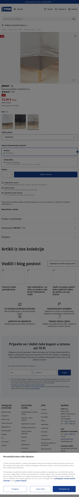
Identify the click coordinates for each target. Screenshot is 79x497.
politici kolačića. (21, 481)
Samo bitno (40, 489)
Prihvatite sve (64, 489)
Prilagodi (15, 489)
